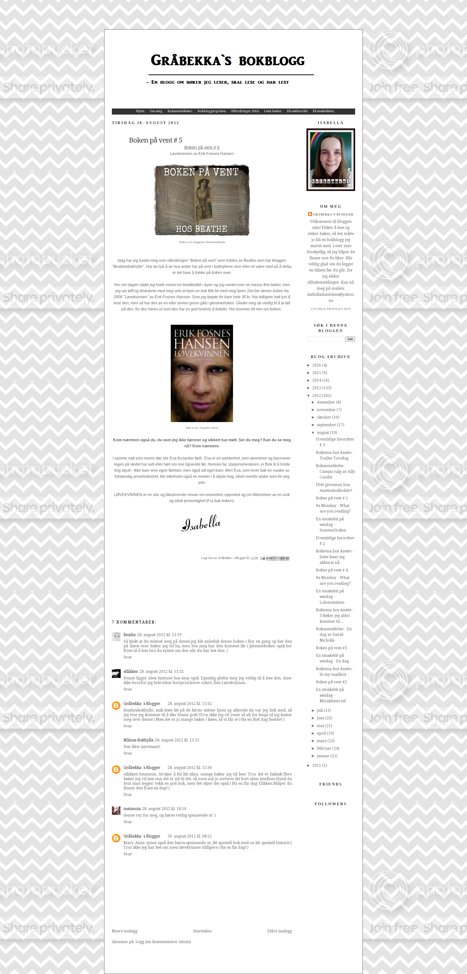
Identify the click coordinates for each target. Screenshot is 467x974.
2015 (317, 372)
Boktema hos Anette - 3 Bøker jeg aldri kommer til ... (335, 616)
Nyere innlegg (124, 931)
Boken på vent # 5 (332, 498)
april (322, 733)
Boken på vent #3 (331, 648)
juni (321, 718)
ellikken (131, 671)
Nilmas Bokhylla (138, 740)
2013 (317, 388)
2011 (317, 765)
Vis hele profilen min (331, 309)
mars (322, 741)
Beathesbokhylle (215, 242)
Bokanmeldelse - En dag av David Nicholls (334, 635)
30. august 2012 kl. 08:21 (190, 836)
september (327, 425)
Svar (128, 657)
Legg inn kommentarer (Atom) (163, 941)
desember (326, 402)
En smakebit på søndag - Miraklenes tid (331, 695)
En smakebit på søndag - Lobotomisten (330, 597)
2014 (317, 380)
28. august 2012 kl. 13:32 (161, 671)
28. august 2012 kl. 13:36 (190, 767)
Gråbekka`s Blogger (142, 703)
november (327, 409)
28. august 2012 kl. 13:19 (159, 634)
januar (323, 756)
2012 (317, 395)
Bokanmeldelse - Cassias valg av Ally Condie (335, 471)
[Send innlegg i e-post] (262, 558)
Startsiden (202, 931)
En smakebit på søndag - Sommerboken (331, 525)
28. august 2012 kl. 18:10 (164, 808)
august (323, 432)
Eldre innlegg (279, 931)
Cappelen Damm (208, 427)
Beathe (130, 634)
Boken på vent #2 (331, 682)
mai (321, 725)
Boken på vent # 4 (332, 570)
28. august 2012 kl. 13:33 (177, 740)
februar (324, 748)
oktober (324, 417)
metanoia (132, 808)
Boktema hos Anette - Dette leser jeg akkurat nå (335, 557)
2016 (317, 365)
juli (320, 710)
